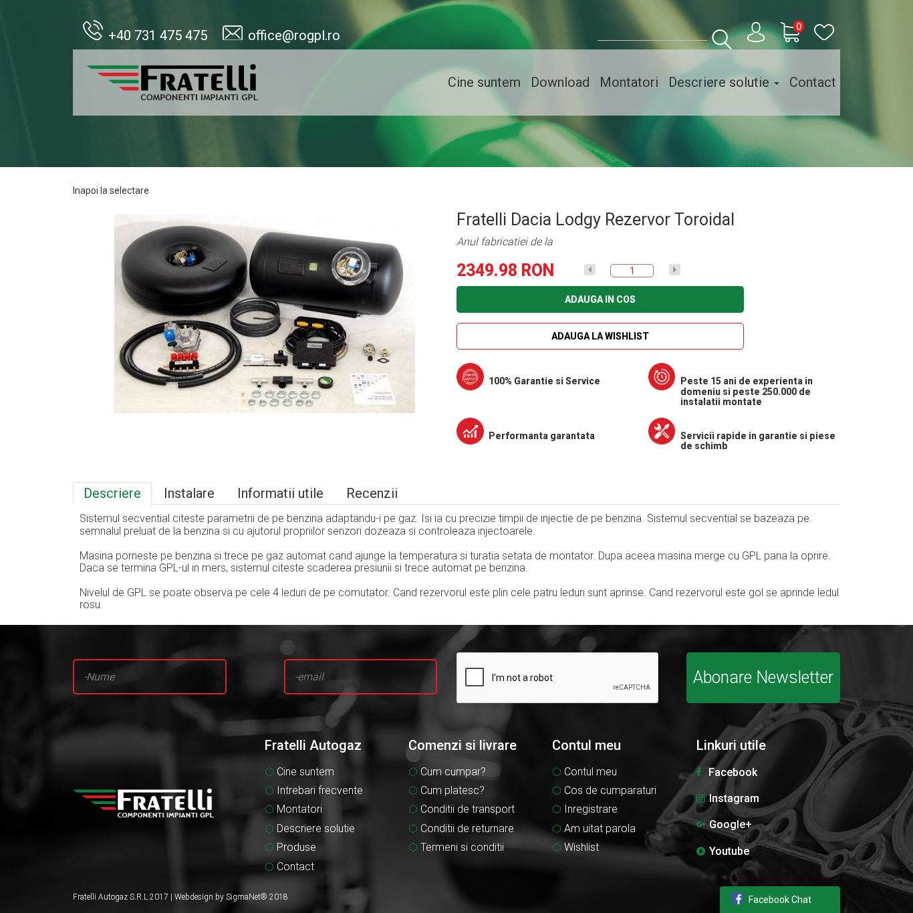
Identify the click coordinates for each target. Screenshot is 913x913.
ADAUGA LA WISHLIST (600, 336)
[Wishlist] (824, 32)
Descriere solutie (720, 82)
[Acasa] (172, 82)
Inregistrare (591, 809)
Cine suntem (484, 82)
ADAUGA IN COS (600, 299)
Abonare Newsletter (763, 677)
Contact (812, 82)
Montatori (629, 82)
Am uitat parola (600, 829)
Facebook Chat (780, 899)
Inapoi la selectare (111, 190)
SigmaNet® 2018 (257, 897)
